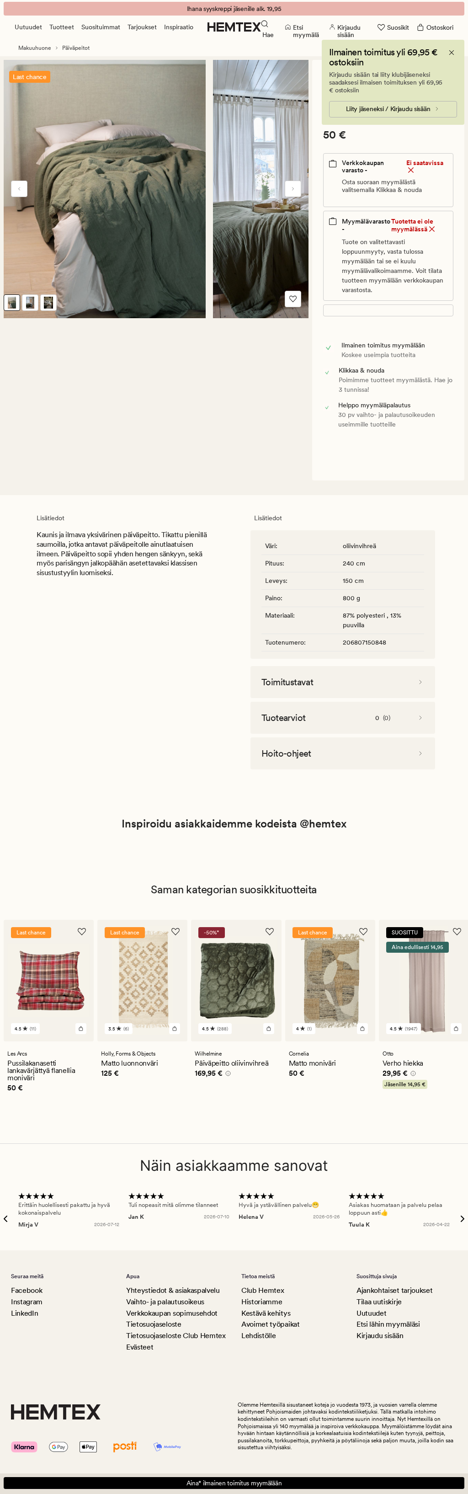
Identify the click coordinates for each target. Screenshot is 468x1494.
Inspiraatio (178, 27)
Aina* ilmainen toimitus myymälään (234, 1483)
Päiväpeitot (76, 48)
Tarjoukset (142, 27)
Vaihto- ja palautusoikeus (165, 1301)
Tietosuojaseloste (153, 1324)
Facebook (26, 1290)
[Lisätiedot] (227, 1075)
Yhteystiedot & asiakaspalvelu (173, 1290)
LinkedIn (24, 1313)
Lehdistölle (258, 1335)
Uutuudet (28, 27)
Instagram (27, 1301)
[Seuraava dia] (293, 189)
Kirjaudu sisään (379, 1335)
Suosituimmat (100, 27)
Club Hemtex (262, 1290)
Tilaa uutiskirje (379, 1301)
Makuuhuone (34, 48)
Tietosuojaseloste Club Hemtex (176, 1335)
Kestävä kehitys (265, 1313)
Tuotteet (61, 27)
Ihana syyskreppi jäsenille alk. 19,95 (234, 8)
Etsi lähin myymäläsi (388, 1324)
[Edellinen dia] (19, 189)
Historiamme (261, 1301)
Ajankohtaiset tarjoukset (394, 1290)
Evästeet (139, 1347)
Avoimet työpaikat (270, 1324)
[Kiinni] (451, 52)
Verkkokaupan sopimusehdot (172, 1313)
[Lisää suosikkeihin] (293, 299)
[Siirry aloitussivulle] (234, 27)
